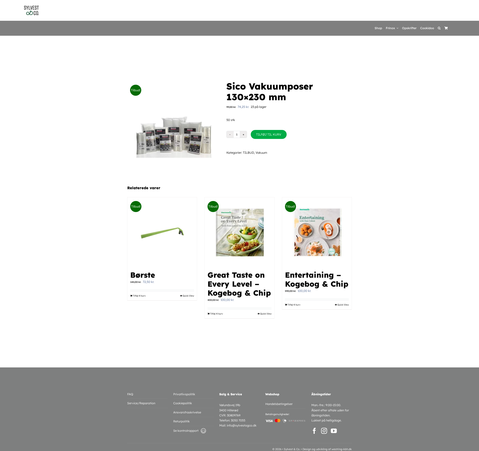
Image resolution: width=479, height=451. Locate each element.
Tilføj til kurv (268, 134)
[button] (439, 28)
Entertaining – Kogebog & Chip (316, 279)
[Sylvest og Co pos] (31, 7)
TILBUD (248, 152)
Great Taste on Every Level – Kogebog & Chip (239, 283)
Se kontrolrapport (186, 430)
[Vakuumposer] (174, 127)
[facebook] (314, 431)
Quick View (188, 295)
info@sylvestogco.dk (242, 425)
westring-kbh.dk (342, 449)
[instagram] (324, 431)
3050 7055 (238, 420)
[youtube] (334, 431)
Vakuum (261, 152)
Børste (142, 275)
